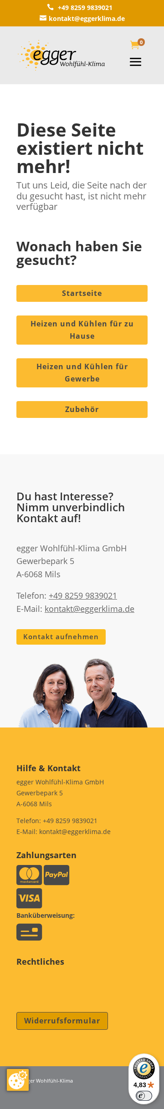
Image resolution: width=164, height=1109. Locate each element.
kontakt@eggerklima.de (82, 18)
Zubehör (82, 409)
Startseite (82, 293)
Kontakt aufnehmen (61, 636)
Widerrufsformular (62, 1021)
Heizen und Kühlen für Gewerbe (82, 372)
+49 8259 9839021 (80, 7)
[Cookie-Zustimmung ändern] (18, 1080)
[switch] (144, 1096)
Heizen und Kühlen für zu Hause (82, 330)
